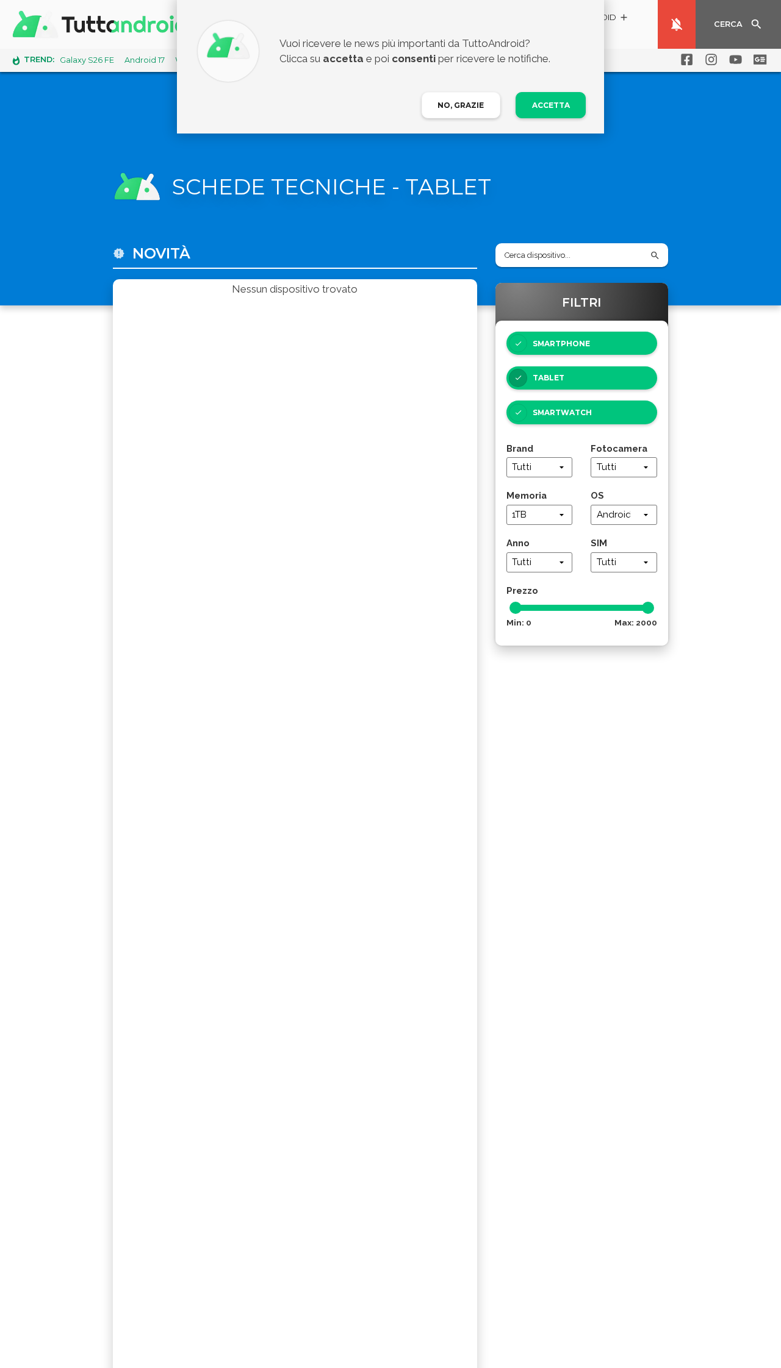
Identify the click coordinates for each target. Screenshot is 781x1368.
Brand (519, 448)
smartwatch (562, 412)
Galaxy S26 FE (87, 60)
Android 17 (144, 60)
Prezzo (522, 590)
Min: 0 (518, 622)
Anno (518, 543)
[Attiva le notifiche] (677, 24)
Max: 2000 (635, 622)
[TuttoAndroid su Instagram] (709, 60)
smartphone (561, 343)
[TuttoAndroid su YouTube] (733, 60)
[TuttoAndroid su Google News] (758, 60)
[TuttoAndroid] (102, 24)
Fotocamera (619, 448)
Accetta (551, 105)
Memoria (526, 495)
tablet (548, 377)
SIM (599, 543)
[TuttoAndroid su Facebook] (684, 60)
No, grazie (460, 105)
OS (597, 495)
